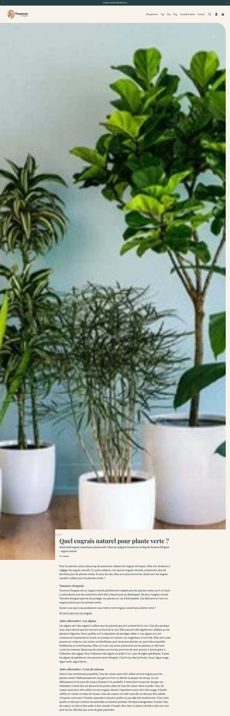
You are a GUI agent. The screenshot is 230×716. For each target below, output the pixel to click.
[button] (210, 14)
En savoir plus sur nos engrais (75, 613)
